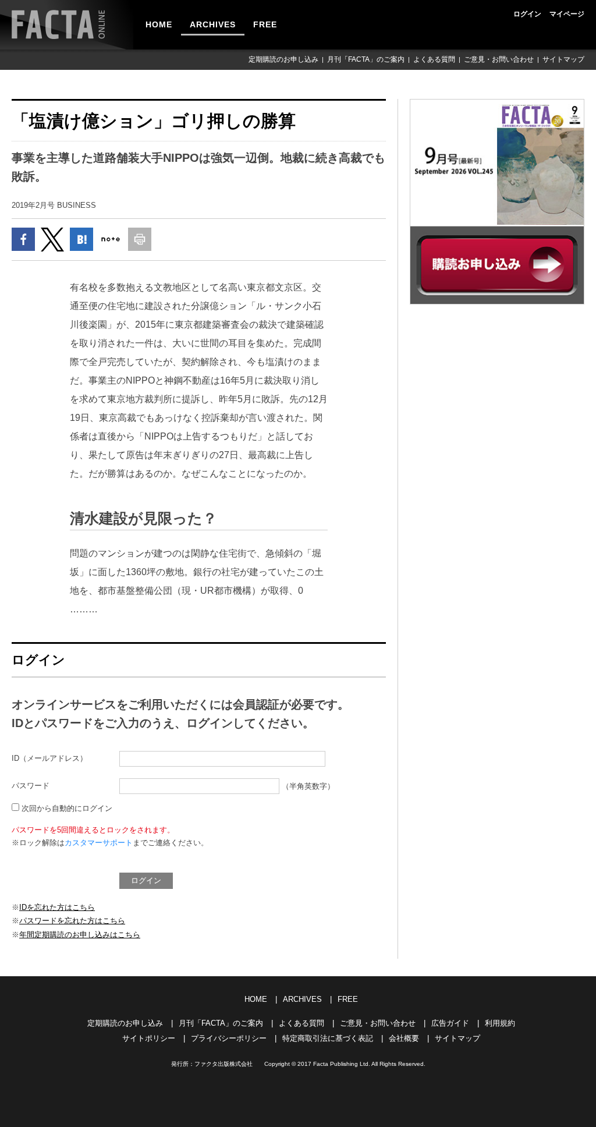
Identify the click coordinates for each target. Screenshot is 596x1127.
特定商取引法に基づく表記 (327, 1038)
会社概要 (404, 1038)
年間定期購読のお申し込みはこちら (79, 934)
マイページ (566, 14)
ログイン (527, 14)
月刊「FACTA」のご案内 (366, 59)
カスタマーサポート (99, 842)
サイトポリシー (148, 1038)
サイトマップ (563, 59)
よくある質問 (434, 59)
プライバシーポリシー (229, 1038)
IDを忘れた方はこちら (57, 907)
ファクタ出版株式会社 (223, 1064)
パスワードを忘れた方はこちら (72, 920)
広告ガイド (450, 1023)
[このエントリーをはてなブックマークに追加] (81, 239)
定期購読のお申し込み (283, 59)
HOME (159, 24)
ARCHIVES (213, 24)
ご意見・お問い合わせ (499, 59)
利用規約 (500, 1023)
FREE (265, 24)
